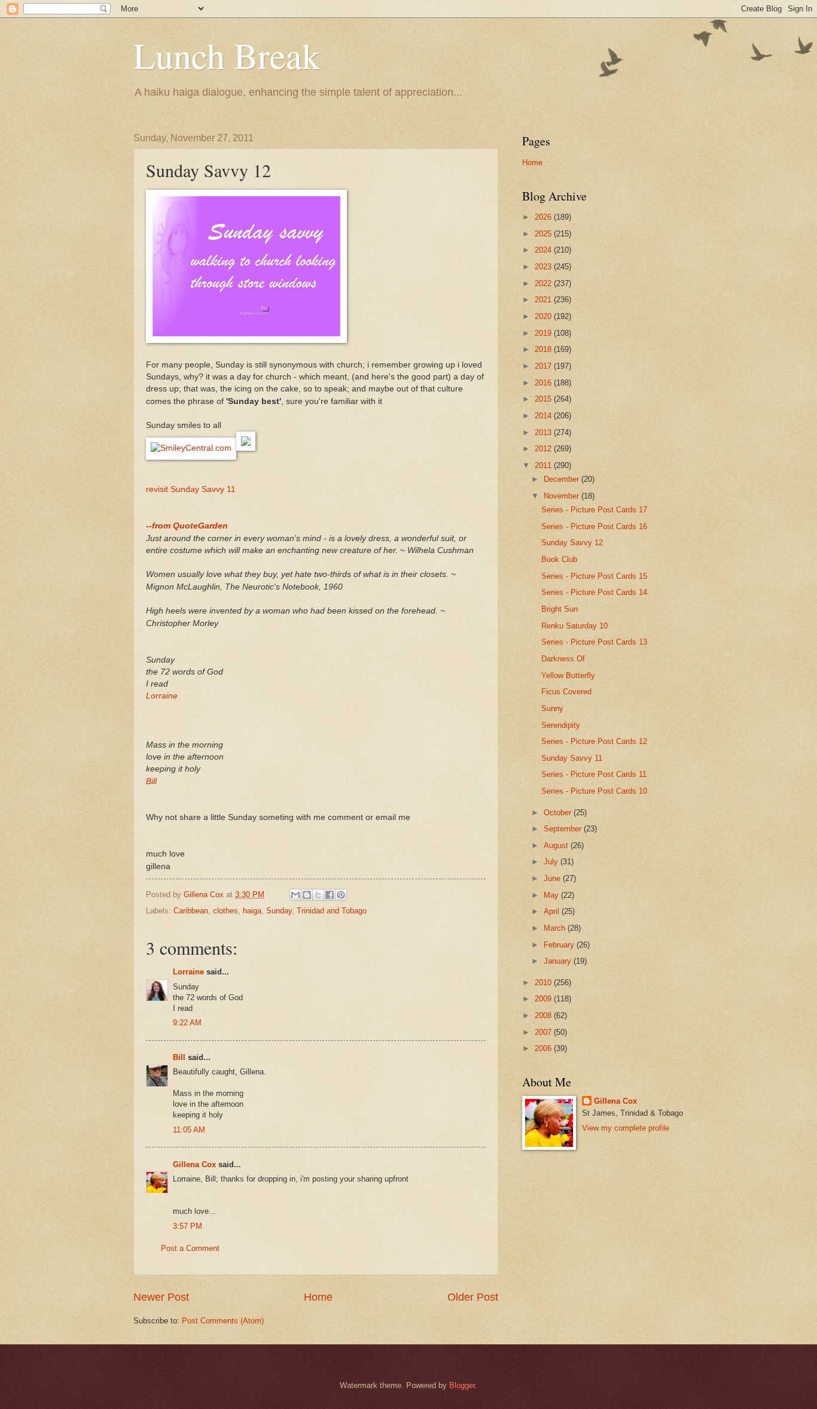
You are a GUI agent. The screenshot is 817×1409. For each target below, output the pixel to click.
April (553, 911)
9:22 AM (187, 1022)
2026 (544, 216)
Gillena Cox (194, 1164)
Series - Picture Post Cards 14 (594, 592)
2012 (544, 448)
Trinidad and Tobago (332, 910)
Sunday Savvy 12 (572, 542)
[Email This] (295, 895)
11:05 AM (189, 1129)
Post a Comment (190, 1248)
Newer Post (161, 1297)
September (564, 828)
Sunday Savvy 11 (571, 758)
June (553, 878)
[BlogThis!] (307, 895)
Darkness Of (563, 658)
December (562, 479)
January (559, 960)
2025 (544, 233)
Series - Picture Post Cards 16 (594, 526)
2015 (544, 398)
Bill (151, 781)
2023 (544, 266)
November (562, 495)
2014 (544, 415)
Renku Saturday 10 (574, 625)
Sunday (279, 910)
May (552, 895)
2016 (544, 382)
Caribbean (190, 910)
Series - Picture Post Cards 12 (594, 741)
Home (318, 1297)
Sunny (552, 708)
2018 (544, 349)
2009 (544, 998)
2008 (544, 1015)
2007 (544, 1032)
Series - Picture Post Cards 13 (594, 641)
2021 (544, 299)
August (557, 845)
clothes (225, 910)
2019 (544, 333)
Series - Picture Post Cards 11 (594, 774)
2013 (544, 432)
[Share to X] (318, 895)
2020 (544, 316)
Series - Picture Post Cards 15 (594, 576)
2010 (544, 982)
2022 (544, 283)
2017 (544, 366)
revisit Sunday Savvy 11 (191, 489)
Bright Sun (559, 609)
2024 (544, 249)
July (552, 861)
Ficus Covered (566, 691)
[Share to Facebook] (330, 895)
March (556, 928)
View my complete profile (625, 1127)
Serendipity (560, 725)
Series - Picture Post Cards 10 (594, 791)
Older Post (472, 1297)
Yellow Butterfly (568, 675)
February (560, 944)
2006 (544, 1048)
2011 (544, 465)
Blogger (462, 1385)
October (559, 812)
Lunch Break (226, 55)
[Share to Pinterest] (341, 895)
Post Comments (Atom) (223, 1320)
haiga (252, 910)
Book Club (559, 559)
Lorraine (162, 695)
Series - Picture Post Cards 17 (594, 509)
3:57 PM (187, 1226)
